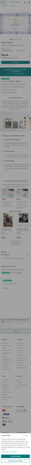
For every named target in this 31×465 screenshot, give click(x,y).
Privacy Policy (13, 452)
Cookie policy (5, 452)
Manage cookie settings (16, 461)
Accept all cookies (15, 456)
